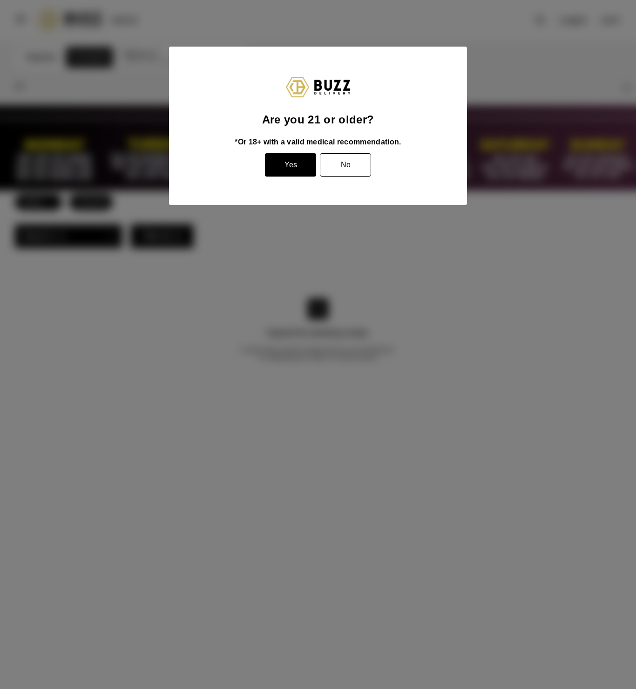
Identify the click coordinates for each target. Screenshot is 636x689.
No (346, 165)
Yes (290, 165)
